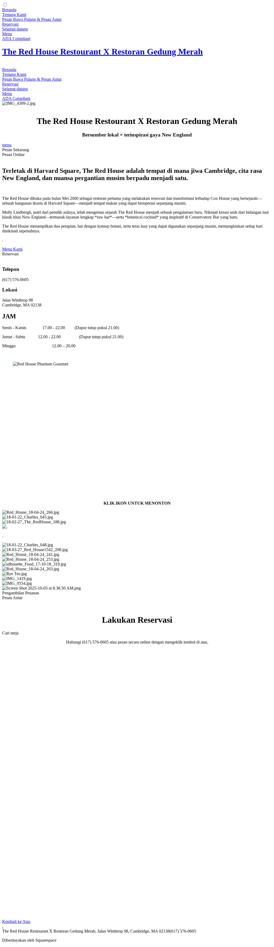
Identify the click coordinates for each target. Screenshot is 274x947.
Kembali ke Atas (16, 921)
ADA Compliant (16, 38)
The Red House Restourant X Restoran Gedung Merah (102, 51)
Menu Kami (12, 249)
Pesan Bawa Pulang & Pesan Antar (32, 19)
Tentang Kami (14, 14)
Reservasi (10, 24)
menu (7, 145)
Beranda (9, 9)
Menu (7, 34)
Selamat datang (15, 29)
